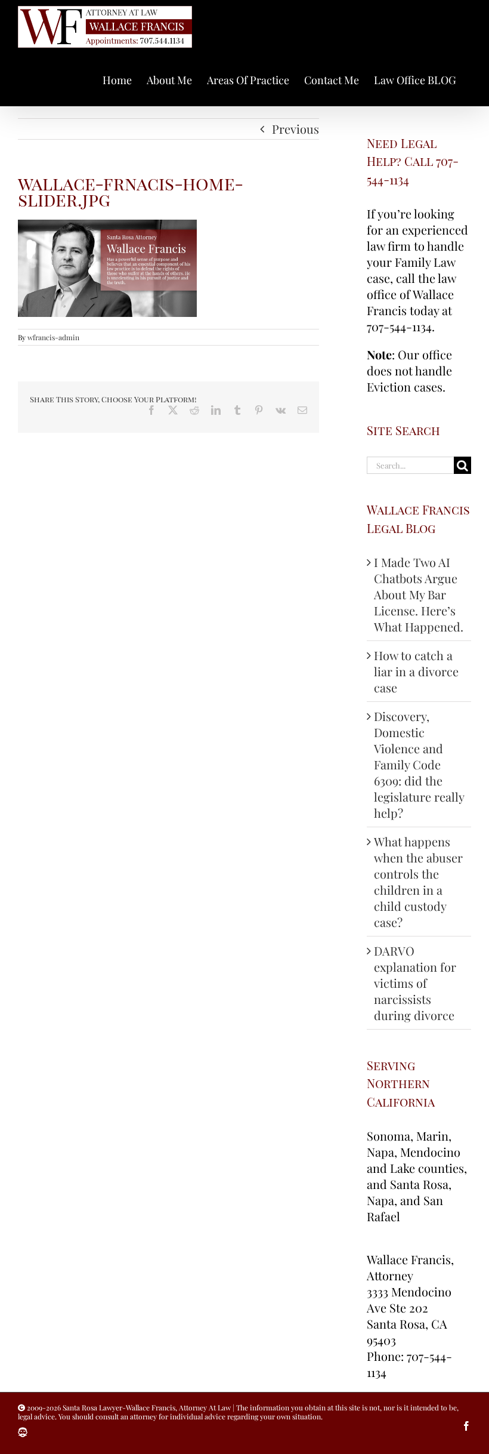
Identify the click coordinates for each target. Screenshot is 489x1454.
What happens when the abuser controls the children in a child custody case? (418, 881)
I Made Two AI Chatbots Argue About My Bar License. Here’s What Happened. (418, 594)
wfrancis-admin (53, 337)
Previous (295, 129)
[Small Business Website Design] (22, 1432)
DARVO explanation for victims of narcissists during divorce (415, 982)
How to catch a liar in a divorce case (416, 671)
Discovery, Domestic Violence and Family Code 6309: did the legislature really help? (419, 764)
